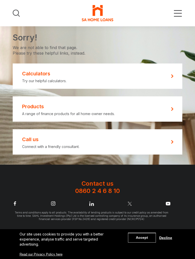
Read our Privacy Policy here (41, 254)
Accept (142, 237)
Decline (165, 238)
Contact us (97, 187)
